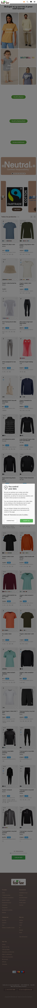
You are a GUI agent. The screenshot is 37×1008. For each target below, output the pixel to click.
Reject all (6, 514)
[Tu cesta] (31, 1)
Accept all (26, 520)
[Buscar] (27, 1)
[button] (24, 1)
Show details (10, 520)
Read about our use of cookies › (19, 514)
